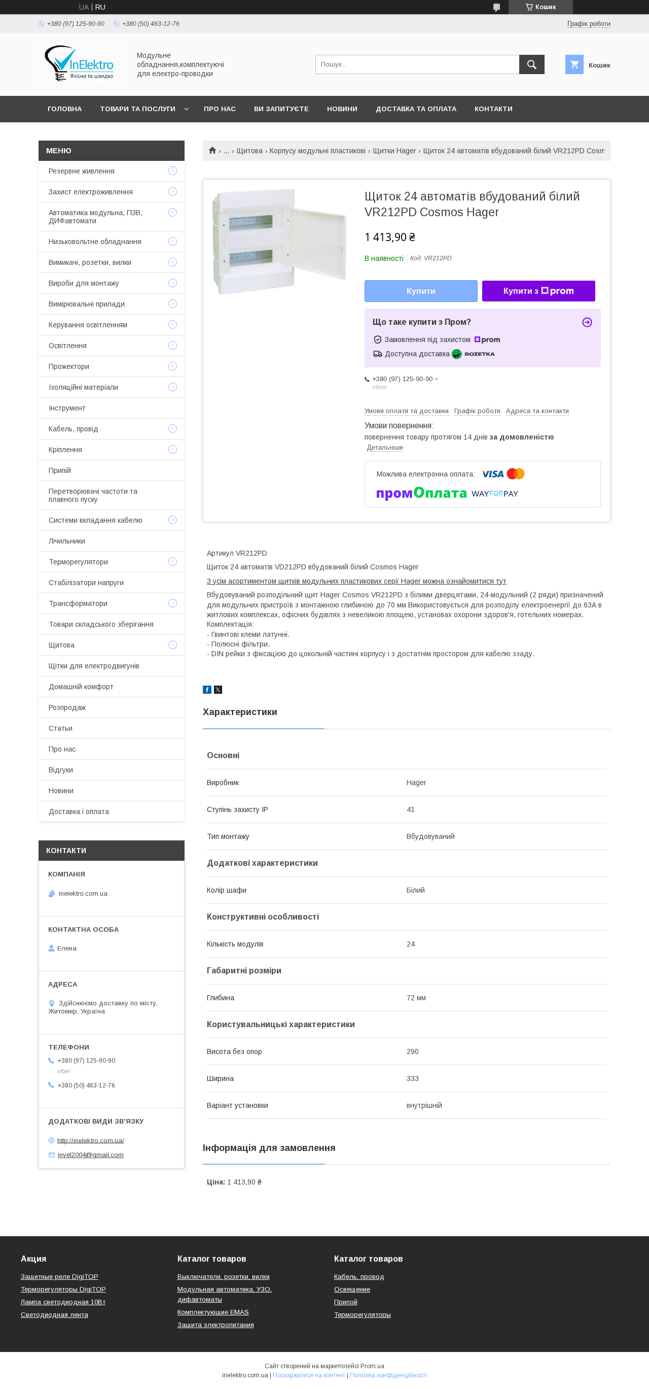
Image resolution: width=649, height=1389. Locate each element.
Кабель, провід (73, 429)
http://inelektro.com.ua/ (90, 1140)
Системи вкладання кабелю (95, 520)
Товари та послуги (137, 109)
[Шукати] (532, 64)
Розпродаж (67, 707)
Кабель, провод (359, 1276)
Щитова (250, 151)
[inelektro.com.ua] (82, 83)
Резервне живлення (82, 171)
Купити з (520, 291)
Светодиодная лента (54, 1314)
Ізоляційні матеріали (83, 387)
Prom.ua (372, 1366)
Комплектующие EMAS (213, 1312)
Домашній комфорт (81, 687)
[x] (218, 691)
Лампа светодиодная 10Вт (63, 1302)
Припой (345, 1302)
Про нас (220, 109)
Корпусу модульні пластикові (318, 151)
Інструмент (67, 408)
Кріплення (65, 450)
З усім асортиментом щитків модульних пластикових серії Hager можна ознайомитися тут (357, 581)
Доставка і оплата (79, 811)
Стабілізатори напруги (86, 583)
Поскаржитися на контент (309, 1375)
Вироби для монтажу (84, 283)
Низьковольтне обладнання (95, 242)
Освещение (352, 1289)
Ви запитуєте (281, 109)
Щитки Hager (394, 151)
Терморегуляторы (362, 1314)
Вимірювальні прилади (87, 304)
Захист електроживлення (91, 192)
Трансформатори (78, 603)
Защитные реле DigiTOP (59, 1276)
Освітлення (68, 346)
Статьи (61, 728)
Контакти (494, 109)
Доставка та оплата (416, 109)
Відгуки (61, 770)
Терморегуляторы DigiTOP (63, 1289)
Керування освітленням (88, 325)
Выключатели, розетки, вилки (223, 1276)
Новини (342, 109)
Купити (421, 291)
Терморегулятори (78, 562)
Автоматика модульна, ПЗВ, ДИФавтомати (95, 217)
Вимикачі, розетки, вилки (90, 262)
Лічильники (67, 541)
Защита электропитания (215, 1325)
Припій (60, 470)
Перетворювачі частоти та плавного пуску (93, 495)
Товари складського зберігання (101, 624)
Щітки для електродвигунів (94, 666)
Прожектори (69, 366)
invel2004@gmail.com (91, 1155)
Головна (65, 109)
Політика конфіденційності (388, 1375)
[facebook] (207, 691)
